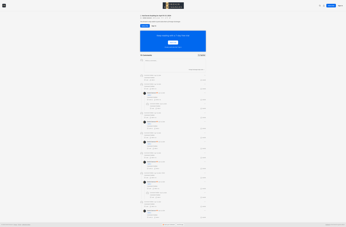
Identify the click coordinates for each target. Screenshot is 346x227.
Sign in (340, 5)
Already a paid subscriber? (173, 47)
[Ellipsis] (204, 75)
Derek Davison (147, 18)
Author (149, 95)
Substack (327, 224)
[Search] (320, 5)
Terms (19, 224)
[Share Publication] (324, 5)
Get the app (180, 224)
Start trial (173, 42)
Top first (202, 55)
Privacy (15, 224)
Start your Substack (169, 224)
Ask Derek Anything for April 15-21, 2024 (156, 16)
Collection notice (26, 224)
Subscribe (331, 5)
